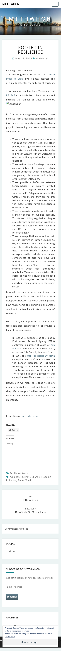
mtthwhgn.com (30, 415)
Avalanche (15, 476)
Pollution (11, 480)
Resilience (15, 473)
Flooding (46, 476)
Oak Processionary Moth (41, 355)
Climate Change (31, 476)
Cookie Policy (10, 636)
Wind (28, 480)
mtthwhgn (10, 4)
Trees (21, 480)
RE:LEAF (10, 95)
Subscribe (12, 596)
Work (25, 473)
